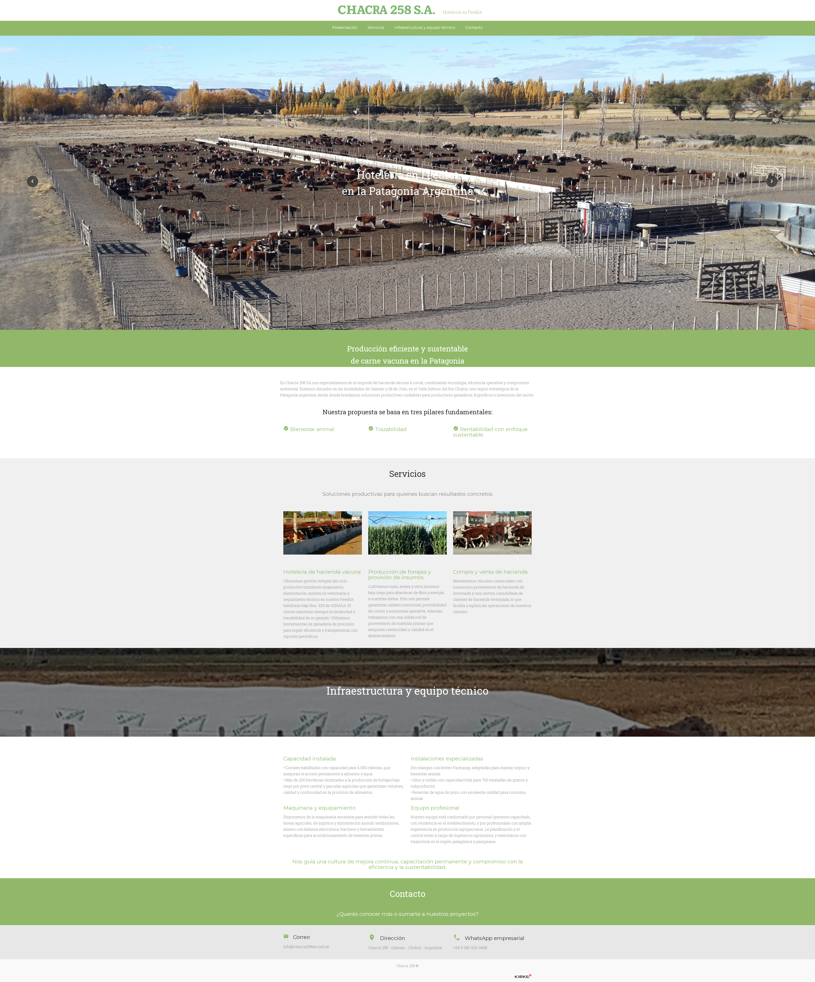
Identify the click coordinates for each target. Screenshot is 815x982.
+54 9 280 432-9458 (470, 947)
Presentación (344, 27)
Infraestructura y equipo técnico (425, 27)
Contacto (474, 27)
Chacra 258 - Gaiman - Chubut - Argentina (405, 947)
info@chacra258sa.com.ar (306, 946)
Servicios (376, 27)
